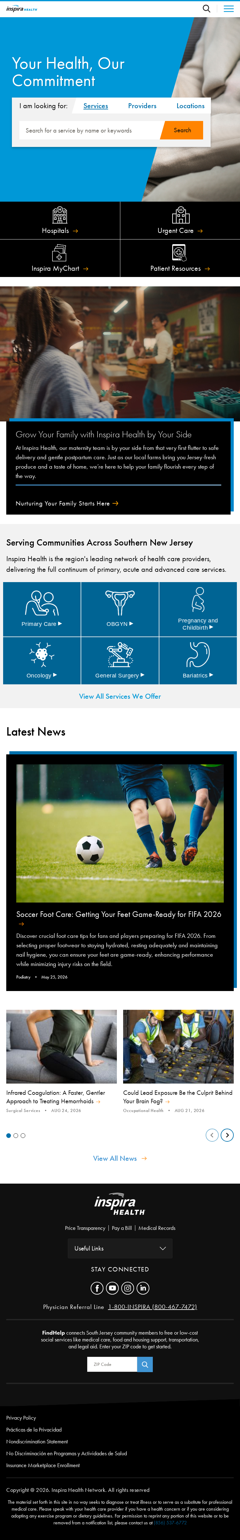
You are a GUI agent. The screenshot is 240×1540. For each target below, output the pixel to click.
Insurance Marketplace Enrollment (43, 1465)
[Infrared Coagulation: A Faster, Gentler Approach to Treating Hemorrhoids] (61, 1047)
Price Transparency (85, 1228)
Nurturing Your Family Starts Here (63, 503)
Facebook (97, 1288)
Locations (191, 105)
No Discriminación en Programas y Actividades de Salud (66, 1453)
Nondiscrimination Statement (37, 1441)
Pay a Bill (122, 1228)
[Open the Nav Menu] (225, 8)
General (120, 675)
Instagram (127, 1288)
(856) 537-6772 (170, 1523)
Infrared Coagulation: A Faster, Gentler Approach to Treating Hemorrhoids (55, 1097)
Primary (42, 624)
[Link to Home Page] (120, 1209)
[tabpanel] (61, 1062)
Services (95, 105)
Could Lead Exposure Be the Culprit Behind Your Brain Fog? (177, 1097)
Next (227, 1135)
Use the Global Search (210, 9)
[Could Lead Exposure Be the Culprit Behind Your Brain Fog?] (178, 1047)
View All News (115, 1158)
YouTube (112, 1288)
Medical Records (156, 1228)
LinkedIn (143, 1288)
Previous (212, 1135)
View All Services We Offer (120, 696)
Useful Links (88, 1248)
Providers (142, 105)
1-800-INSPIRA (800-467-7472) (152, 1307)
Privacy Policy (21, 1417)
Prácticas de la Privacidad (34, 1429)
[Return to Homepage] (22, 8)
